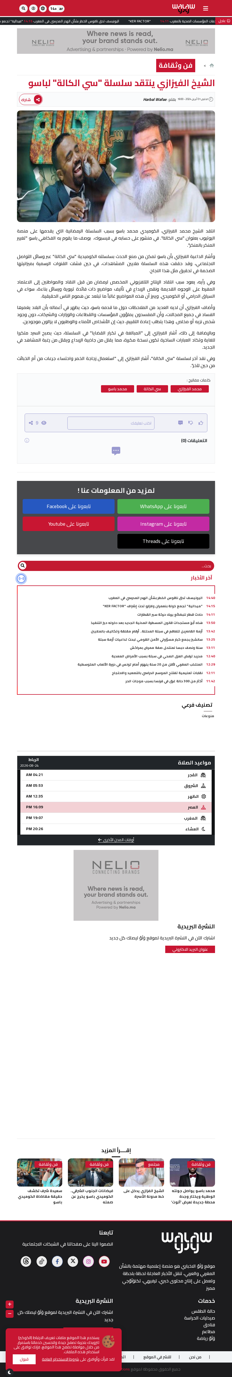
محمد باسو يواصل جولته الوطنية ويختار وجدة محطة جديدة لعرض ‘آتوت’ (193, 1196)
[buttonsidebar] (205, 8)
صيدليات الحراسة (199, 1318)
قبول (24, 1359)
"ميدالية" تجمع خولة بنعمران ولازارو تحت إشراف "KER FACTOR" (153, 606)
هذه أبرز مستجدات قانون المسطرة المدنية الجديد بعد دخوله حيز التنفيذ (147, 622)
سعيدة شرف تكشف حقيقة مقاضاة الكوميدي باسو (40, 1196)
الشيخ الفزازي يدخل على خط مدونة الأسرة (143, 1193)
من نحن (195, 1357)
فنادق (209, 1324)
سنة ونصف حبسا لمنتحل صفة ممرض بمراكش (166, 647)
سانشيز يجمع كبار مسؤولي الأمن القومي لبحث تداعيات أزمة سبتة (150, 639)
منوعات (208, 716)
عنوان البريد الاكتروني (190, 949)
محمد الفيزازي (190, 389)
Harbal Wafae (154, 99)
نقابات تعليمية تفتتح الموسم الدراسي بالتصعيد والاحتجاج (157, 673)
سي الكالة (152, 389)
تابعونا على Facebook (69, 506)
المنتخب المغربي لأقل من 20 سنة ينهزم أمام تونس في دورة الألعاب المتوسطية (140, 664)
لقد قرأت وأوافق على (78, 1359)
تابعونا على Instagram (163, 523)
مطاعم (208, 1331)
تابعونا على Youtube (68, 523)
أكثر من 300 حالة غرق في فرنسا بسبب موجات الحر (164, 681)
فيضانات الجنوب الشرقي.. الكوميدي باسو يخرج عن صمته (91, 1196)
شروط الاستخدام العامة (60, 1359)
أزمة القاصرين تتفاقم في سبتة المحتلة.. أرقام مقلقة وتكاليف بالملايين (147, 631)
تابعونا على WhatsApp (163, 506)
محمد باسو (117, 389)
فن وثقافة (176, 65)
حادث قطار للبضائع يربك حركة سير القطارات (170, 614)
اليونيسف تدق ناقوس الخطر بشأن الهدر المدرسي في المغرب (155, 597)
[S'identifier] (33, 8)
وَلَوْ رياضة (206, 1338)
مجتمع (154, 1164)
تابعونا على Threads (163, 541)
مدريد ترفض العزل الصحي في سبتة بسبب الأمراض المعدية (157, 656)
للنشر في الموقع (157, 1357)
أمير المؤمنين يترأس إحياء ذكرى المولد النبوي (166, 689)
